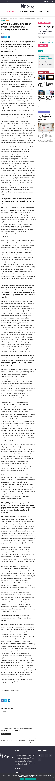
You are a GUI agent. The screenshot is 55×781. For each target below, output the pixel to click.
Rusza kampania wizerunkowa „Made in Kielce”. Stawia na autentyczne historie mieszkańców (50, 100)
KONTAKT (18, 772)
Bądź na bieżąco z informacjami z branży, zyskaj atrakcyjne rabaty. (45, 30)
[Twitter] (53, 1)
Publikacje (10, 18)
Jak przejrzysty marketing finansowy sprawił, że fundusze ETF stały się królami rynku (45, 117)
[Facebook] (47, 1)
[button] (27, 15)
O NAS (17, 750)
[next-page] (41, 106)
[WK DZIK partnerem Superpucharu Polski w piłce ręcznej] (50, 77)
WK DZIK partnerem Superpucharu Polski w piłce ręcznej (49, 83)
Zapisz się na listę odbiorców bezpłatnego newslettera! (46, 27)
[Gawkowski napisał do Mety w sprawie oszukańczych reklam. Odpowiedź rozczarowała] (41, 77)
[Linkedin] (9, 37)
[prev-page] (38, 106)
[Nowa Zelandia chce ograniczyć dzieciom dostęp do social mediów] (41, 92)
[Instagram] (50, 1)
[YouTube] (39, 759)
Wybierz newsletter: (42, 33)
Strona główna (4, 18)
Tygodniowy (51, 40)
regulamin (44, 42)
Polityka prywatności (30, 778)
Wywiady (7, 20)
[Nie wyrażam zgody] (53, 777)
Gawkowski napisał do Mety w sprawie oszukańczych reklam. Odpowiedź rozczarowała (41, 84)
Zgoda (22, 778)
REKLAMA (18, 768)
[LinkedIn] (45, 1)
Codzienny (42, 40)
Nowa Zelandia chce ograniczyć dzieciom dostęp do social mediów (41, 98)
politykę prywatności (50, 42)
